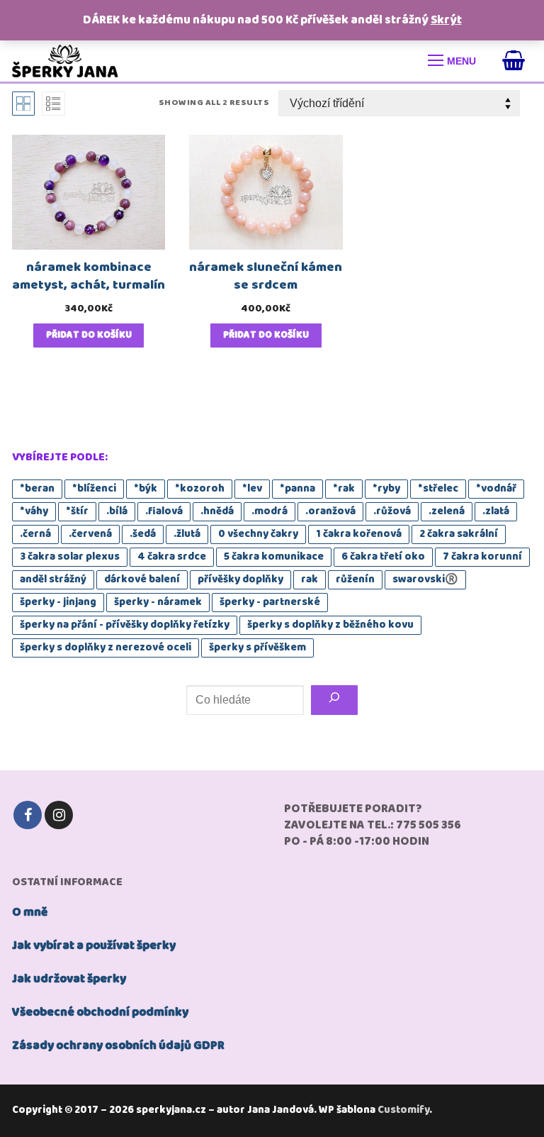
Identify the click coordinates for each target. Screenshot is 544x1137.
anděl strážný (53, 579)
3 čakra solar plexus (70, 556)
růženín (355, 579)
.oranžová (330, 511)
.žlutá (187, 534)
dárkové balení (142, 579)
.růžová (392, 511)
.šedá (143, 534)
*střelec (438, 488)
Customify (403, 1110)
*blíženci (94, 488)
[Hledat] (334, 700)
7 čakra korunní (482, 556)
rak (309, 579)
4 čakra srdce (171, 556)
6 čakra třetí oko (383, 556)
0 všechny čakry (258, 534)
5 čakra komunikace (274, 556)
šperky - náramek (158, 602)
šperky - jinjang (58, 602)
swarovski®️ (425, 579)
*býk (145, 488)
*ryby (386, 488)
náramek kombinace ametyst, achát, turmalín (88, 276)
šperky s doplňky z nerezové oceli (105, 647)
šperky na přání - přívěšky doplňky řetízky (125, 624)
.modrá (269, 511)
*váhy (34, 511)
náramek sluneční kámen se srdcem (265, 276)
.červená (90, 534)
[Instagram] (59, 815)
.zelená (447, 511)
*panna (297, 488)
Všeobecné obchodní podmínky (100, 1012)
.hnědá (217, 511)
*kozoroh (200, 488)
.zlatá (495, 511)
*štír (77, 511)
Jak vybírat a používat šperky (94, 945)
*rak (344, 488)
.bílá (117, 511)
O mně (29, 912)
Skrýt (446, 20)
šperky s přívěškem (257, 647)
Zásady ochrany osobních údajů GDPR (118, 1045)
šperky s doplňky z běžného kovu (330, 624)
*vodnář (496, 488)
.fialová (164, 511)
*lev (252, 488)
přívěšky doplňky (240, 579)
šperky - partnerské (270, 602)
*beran (37, 488)
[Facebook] (27, 815)
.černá (35, 534)
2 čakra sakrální (458, 534)
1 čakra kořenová (359, 534)
